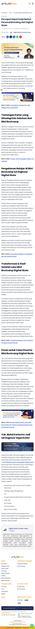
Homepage (4, 12)
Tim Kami (3, 586)
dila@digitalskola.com (27, 608)
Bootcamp (4, 563)
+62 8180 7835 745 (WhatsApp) (8, 615)
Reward (3, 593)
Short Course (4, 568)
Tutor (2, 589)
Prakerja (3, 575)
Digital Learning (5, 573)
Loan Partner (4, 591)
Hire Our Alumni (21, 566)
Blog (10, 12)
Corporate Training (24, 561)
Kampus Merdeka (5, 578)
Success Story (20, 586)
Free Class (4, 571)
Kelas (3, 561)
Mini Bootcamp (5, 566)
